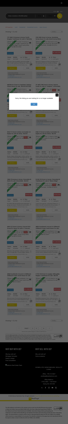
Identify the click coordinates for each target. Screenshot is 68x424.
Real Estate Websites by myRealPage (50, 396)
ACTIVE (55, 11)
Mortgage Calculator (11, 356)
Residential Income (32, 27)
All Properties (9, 27)
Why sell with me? (40, 354)
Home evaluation (40, 356)
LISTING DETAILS (12, 68)
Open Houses (43, 27)
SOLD (61, 11)
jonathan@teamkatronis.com (15, 77)
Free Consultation (10, 360)
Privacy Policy (38, 396)
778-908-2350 (11, 76)
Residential (22, 27)
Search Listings (10, 358)
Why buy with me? (10, 354)
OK (34, 104)
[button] (42, 387)
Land (16, 27)
